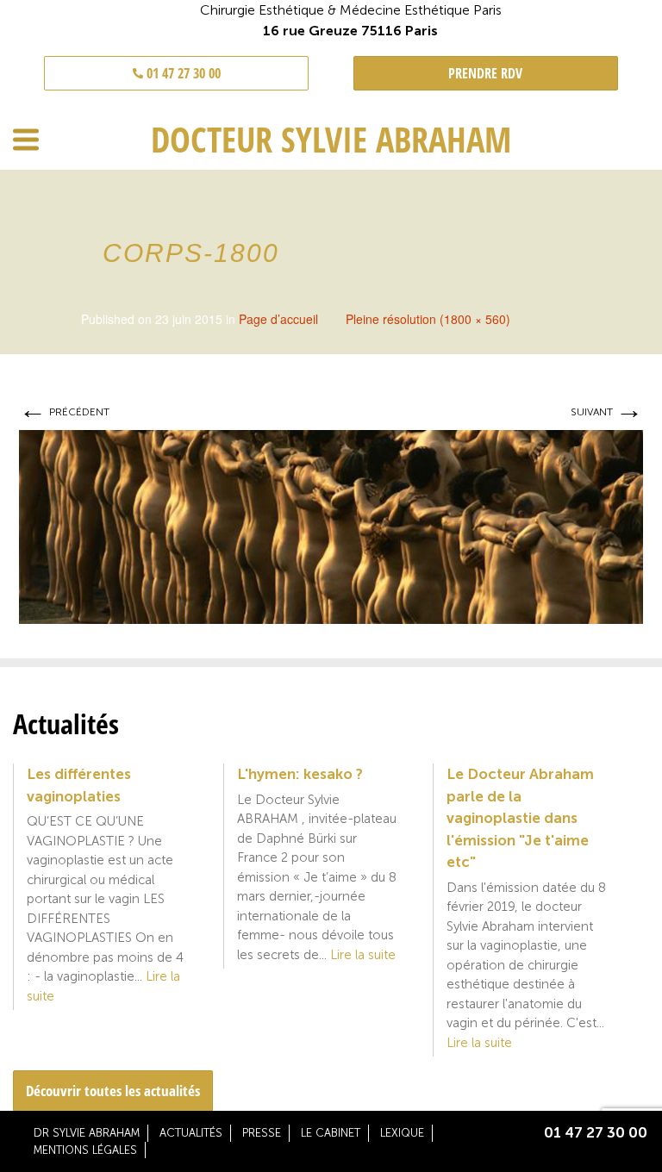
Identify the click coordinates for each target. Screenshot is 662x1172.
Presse (261, 1132)
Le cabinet (330, 1132)
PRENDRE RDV (485, 73)
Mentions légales (85, 1150)
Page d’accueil (278, 318)
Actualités (190, 1132)
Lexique (402, 1132)
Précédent (64, 412)
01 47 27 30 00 (182, 73)
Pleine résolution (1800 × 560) (428, 318)
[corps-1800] (331, 524)
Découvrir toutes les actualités (113, 1090)
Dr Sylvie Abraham (87, 1132)
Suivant (607, 412)
